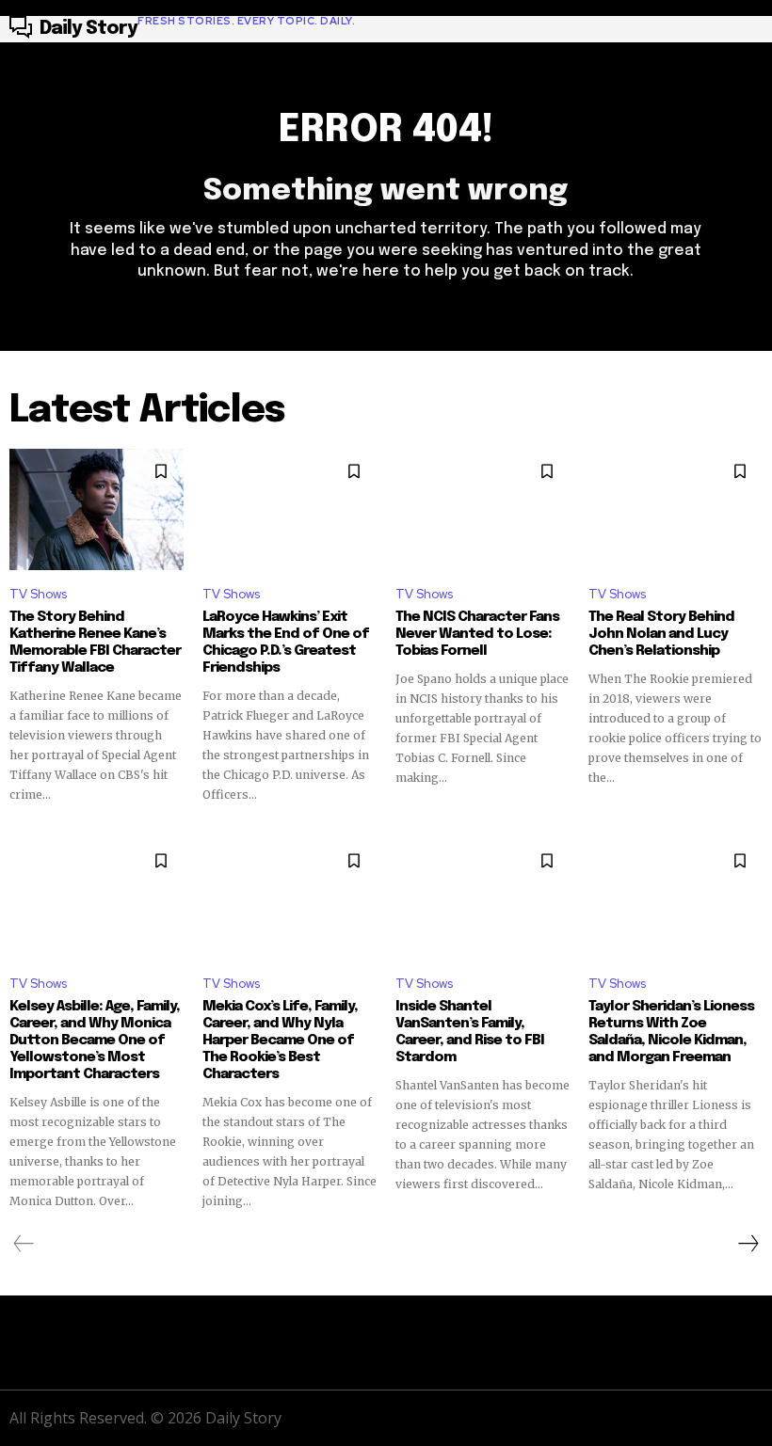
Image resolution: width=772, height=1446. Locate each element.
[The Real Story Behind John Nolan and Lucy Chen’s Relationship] (675, 510)
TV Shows (38, 594)
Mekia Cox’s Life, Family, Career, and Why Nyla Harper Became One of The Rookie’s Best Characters (280, 1040)
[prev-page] (24, 1244)
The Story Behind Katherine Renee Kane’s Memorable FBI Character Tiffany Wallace (95, 642)
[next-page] (747, 1244)
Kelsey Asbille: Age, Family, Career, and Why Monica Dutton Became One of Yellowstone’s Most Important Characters (94, 1040)
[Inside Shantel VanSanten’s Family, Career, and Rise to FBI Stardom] (482, 899)
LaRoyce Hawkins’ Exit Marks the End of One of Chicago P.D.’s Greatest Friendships (285, 642)
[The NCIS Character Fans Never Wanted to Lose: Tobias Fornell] (482, 510)
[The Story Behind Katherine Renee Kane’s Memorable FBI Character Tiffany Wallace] (96, 510)
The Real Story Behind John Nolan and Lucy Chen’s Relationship (661, 634)
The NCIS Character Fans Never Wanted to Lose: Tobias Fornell (477, 634)
